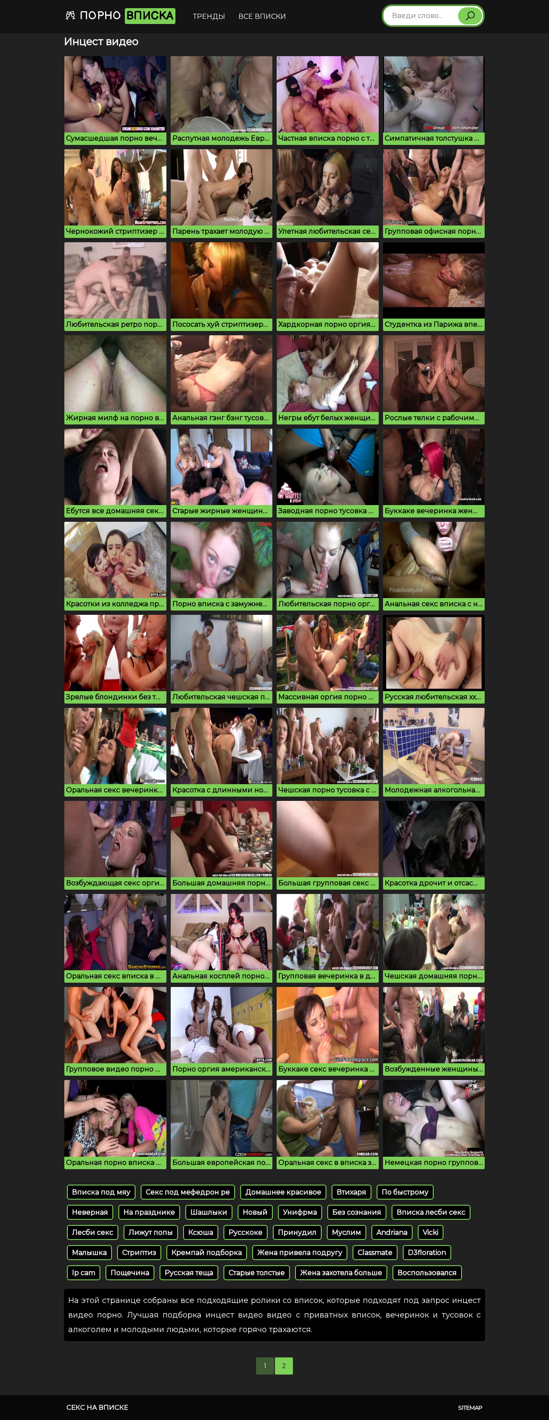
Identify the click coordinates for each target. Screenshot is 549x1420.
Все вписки (262, 16)
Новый (255, 1212)
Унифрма (300, 1212)
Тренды (209, 16)
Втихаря (351, 1192)
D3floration (427, 1253)
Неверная (90, 1212)
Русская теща (189, 1273)
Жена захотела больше (341, 1273)
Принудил (297, 1232)
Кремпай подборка (207, 1253)
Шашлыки (208, 1212)
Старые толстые (257, 1273)
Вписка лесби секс (431, 1212)
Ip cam (83, 1273)
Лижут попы (151, 1232)
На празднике (149, 1212)
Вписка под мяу (101, 1192)
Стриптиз (139, 1253)
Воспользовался (427, 1273)
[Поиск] (470, 15)
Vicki (430, 1232)
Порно (125, 16)
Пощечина (130, 1273)
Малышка (89, 1253)
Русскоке (245, 1232)
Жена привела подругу (299, 1253)
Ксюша (200, 1232)
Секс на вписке (97, 1407)
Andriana (392, 1232)
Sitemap (470, 1407)
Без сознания (356, 1212)
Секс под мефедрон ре (188, 1192)
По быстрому (405, 1192)
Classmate (375, 1253)
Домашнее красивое (283, 1192)
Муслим (346, 1232)
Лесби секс (92, 1232)
